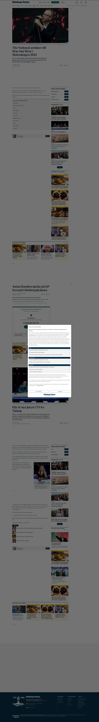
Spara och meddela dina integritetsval (35, 371)
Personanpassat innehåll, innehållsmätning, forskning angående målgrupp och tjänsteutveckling (45, 354)
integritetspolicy (40, 385)
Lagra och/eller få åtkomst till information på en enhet (38, 350)
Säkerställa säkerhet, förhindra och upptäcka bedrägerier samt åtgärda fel (41, 367)
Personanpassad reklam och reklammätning (36, 352)
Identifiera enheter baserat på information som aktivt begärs (39, 362)
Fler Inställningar (39, 391)
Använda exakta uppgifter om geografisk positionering (38, 359)
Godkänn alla (60, 391)
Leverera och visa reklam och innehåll (35, 369)
